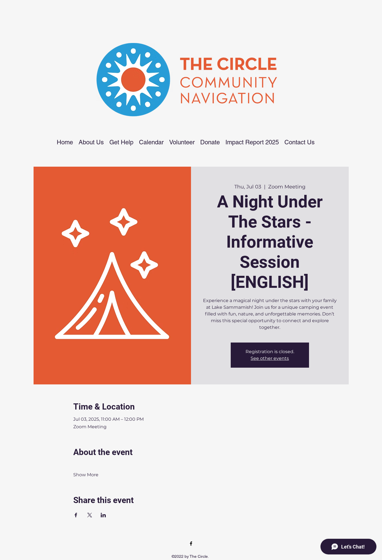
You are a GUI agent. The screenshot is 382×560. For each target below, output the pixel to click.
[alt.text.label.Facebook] (191, 543)
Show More (85, 474)
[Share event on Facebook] (76, 515)
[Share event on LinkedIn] (103, 515)
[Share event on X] (89, 515)
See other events (270, 358)
